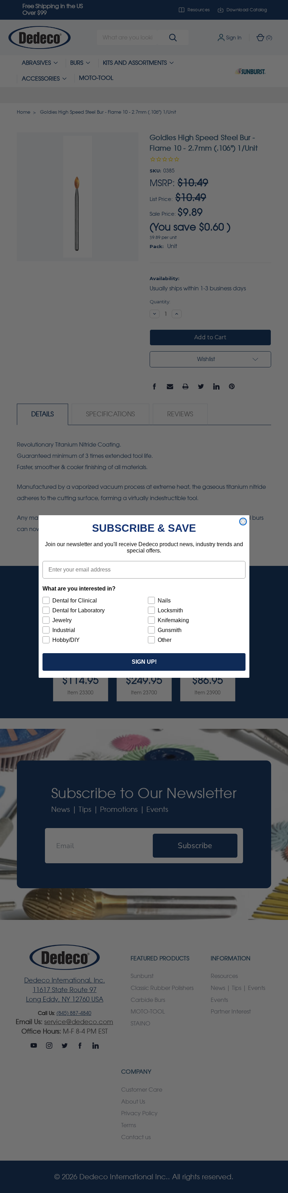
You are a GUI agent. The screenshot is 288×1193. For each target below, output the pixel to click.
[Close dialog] (243, 521)
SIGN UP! (144, 662)
